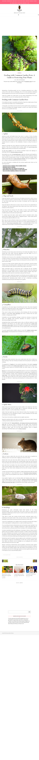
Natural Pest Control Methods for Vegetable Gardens (6, 575)
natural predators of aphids (16, 152)
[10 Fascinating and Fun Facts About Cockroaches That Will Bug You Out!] (4, 561)
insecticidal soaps (16, 154)
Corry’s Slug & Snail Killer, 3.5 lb (14, 222)
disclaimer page (28, 81)
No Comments (19, 557)
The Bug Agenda (22, 79)
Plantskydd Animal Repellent (30, 472)
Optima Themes (10, 633)
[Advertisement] (19, 28)
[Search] (29, 612)
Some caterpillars (16, 313)
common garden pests (6, 554)
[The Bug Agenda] (19, 8)
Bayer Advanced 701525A (19, 158)
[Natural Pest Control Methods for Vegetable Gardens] (34, 561)
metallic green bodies (18, 365)
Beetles (3, 370)
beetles (12, 364)
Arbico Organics (22, 428)
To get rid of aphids (7, 150)
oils (22, 154)
